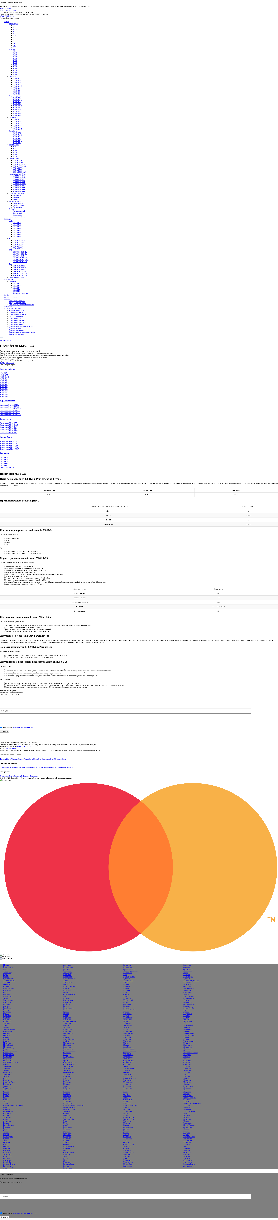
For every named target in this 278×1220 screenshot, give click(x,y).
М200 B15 (17, 82)
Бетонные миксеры (66, 767)
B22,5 (15, 35)
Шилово (186, 1076)
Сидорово (7, 1121)
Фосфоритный (68, 1072)
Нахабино (127, 1047)
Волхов (66, 1080)
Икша (125, 1029)
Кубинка (126, 979)
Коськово (186, 1158)
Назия (65, 1158)
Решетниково (8, 1111)
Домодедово (188, 969)
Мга (184, 1090)
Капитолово (7, 1127)
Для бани (16, 199)
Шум (125, 1158)
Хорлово (6, 1074)
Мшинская (67, 1115)
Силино (126, 1133)
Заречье (126, 1027)
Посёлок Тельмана (130, 1105)
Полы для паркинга (16, 324)
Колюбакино (68, 1033)
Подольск (127, 988)
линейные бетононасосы (31, 767)
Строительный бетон (16, 193)
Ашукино (6, 1006)
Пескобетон (13, 131)
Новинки (6, 986)
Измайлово (67, 1029)
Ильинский (187, 1029)
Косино (66, 1035)
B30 (14, 39)
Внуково (6, 1018)
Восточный (127, 1018)
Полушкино (7, 1057)
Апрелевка (67, 965)
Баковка (66, 1006)
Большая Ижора (189, 1164)
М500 (15, 68)
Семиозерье (127, 1100)
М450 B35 (17, 92)
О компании (4, 776)
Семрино (66, 1113)
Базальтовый (17, 213)
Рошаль (66, 992)
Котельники (67, 977)
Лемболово (67, 1090)
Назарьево (67, 1047)
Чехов (5, 998)
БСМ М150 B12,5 (19, 178)
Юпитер (6, 1078)
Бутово (186, 1012)
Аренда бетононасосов (17, 303)
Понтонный (67, 1103)
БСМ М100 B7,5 (19, 176)
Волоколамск (8, 967)
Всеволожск (127, 1080)
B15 (14, 31)
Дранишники (128, 1127)
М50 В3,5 (3, 373)
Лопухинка (187, 1166)
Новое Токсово (189, 1125)
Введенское (187, 1014)
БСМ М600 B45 (19, 191)
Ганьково (186, 1150)
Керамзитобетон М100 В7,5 (10, 407)
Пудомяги (7, 1113)
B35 (14, 41)
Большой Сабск (69, 1107)
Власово (186, 1016)
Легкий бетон (14, 145)
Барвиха (186, 1006)
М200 (15, 57)
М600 (15, 72)
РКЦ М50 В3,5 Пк (20, 268)
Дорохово (127, 1023)
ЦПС (10, 221)
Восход (186, 1018)
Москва (6, 965)
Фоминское (7, 1072)
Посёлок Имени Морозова (13, 1105)
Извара (126, 1107)
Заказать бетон (5, 340)
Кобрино (66, 1088)
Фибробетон (13, 209)
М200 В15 (17, 125)
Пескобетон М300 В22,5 (9, 431)
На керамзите (14, 158)
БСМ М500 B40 (19, 189)
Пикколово (187, 1139)
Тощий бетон (13, 117)
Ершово (66, 1025)
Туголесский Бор (129, 1068)
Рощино (186, 1146)
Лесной (6, 1039)
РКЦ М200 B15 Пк (20, 275)
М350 (15, 63)
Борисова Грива (69, 1109)
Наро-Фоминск (189, 984)
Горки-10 (126, 1021)
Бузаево (126, 1012)
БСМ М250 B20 (19, 182)
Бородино (7, 1012)
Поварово (187, 1055)
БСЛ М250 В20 (18, 170)
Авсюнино (127, 1002)
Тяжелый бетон (5, 759)
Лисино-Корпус (9, 1164)
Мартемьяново (68, 1043)
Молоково (67, 1045)
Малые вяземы (188, 1041)
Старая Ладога (68, 1152)
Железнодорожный (130, 971)
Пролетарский (188, 988)
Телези (185, 1131)
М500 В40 (3, 391)
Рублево (66, 1061)
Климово (186, 1105)
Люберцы (187, 982)
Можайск (6, 984)
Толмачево (7, 1117)
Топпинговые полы (16, 316)
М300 (15, 61)
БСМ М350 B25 (19, 186)
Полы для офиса (15, 328)
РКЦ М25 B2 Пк (19, 266)
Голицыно (7, 1021)
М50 (14, 51)
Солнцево (127, 1062)
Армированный (19, 211)
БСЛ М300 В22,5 (19, 172)
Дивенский (127, 1111)
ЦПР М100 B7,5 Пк (20, 258)
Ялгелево (186, 1101)
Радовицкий (127, 1057)
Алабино (66, 1004)
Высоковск (67, 1020)
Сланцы (126, 1148)
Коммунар (127, 1154)
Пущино (126, 990)
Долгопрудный (129, 969)
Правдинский (68, 1057)
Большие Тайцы (189, 1137)
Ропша (125, 1098)
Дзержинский (8, 969)
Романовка (67, 1098)
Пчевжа (186, 1121)
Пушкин (66, 1084)
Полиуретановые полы (17, 314)
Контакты (8, 307)
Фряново (126, 1072)
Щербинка (127, 998)
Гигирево (186, 1020)
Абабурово (7, 1002)
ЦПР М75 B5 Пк (19, 256)
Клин (125, 975)
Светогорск (127, 1084)
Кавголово (127, 1125)
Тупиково (187, 1068)
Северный (187, 992)
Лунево (6, 1041)
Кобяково (186, 1031)
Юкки (125, 1101)
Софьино (6, 1064)
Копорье (186, 1148)
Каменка (66, 1148)
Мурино (66, 1160)
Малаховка (127, 1041)
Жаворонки (127, 1025)
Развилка (186, 1057)
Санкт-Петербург (129, 1078)
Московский (68, 984)
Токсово (66, 1086)
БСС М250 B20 (18, 246)
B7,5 (14, 28)
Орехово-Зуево (8, 988)
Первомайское (8, 1055)
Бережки (6, 1158)
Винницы (127, 1086)
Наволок (126, 1123)
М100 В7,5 (17, 119)
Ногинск (126, 986)
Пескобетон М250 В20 (8, 429)
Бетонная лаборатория (17, 301)
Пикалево (67, 1082)
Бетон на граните (15, 96)
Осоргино (67, 1053)
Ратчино (6, 1129)
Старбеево (127, 1064)
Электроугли (68, 1000)
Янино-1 (6, 1103)
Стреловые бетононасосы (49, 767)
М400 (15, 65)
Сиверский (7, 1156)
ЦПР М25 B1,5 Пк (20, 252)
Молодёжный (8, 1045)
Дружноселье (188, 1127)
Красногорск (188, 977)
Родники (186, 1059)
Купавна (186, 979)
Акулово (6, 1004)
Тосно (5, 1086)
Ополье (6, 1092)
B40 (14, 43)
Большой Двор (128, 1119)
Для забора (17, 195)
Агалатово (7, 1160)
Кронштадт (127, 1160)
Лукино (186, 1039)
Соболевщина (128, 1117)
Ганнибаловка (8, 1125)
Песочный (127, 1103)
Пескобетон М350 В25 (8, 433)
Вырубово (7, 1020)
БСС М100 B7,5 (19, 240)
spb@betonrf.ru (5, 8)
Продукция (8, 279)
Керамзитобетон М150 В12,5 (10, 409)
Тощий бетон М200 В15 (9, 445)
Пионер (126, 1135)
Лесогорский (8, 1168)
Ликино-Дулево (9, 981)
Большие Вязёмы (129, 1010)
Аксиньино (187, 1002)
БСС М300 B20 (18, 248)
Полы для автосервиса (17, 320)
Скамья (6, 1135)
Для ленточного (19, 205)
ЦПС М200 (17, 228)
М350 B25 (17, 88)
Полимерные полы (16, 312)
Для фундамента (15, 201)
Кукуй (65, 1121)
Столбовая (187, 1064)
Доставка (17, 776)
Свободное (67, 1137)
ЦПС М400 (17, 236)
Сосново (6, 1148)
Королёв (6, 977)
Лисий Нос (7, 1162)
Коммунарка (128, 1033)
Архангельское (188, 1004)
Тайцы (5, 1101)
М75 (14, 148)
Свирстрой (7, 1088)
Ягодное (186, 1133)
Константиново (189, 1033)
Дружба (186, 1023)
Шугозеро (127, 1150)
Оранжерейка (8, 1137)
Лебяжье (6, 1090)
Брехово (66, 1012)
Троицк (186, 994)
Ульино (6, 1133)
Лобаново (127, 1039)
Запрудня (66, 1027)
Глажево (186, 1156)
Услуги (7, 299)
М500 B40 (17, 94)
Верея (65, 1016)
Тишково (186, 1066)
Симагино (127, 1137)
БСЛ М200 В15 (18, 168)
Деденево (6, 1023)
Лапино (186, 1037)
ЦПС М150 (17, 227)
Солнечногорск (69, 994)
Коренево (6, 1035)
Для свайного (18, 203)
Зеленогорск (128, 1146)
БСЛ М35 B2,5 (18, 160)
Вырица (6, 1144)
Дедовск (186, 967)
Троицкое (66, 1068)
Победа (6, 1094)
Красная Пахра (188, 1035)
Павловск (187, 1088)
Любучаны (67, 1041)
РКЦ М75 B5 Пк (19, 269)
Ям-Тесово (67, 1117)
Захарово (186, 1027)
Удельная (126, 1070)
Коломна (186, 975)
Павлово (66, 1092)
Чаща (65, 1156)
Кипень (66, 1166)
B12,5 (15, 29)
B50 (14, 47)
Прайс (6, 295)
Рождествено (8, 1061)
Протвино (7, 990)
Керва (5, 975)
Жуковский (187, 971)
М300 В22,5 (17, 129)
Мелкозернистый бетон (17, 174)
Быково (66, 1014)
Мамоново (7, 1043)
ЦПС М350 (17, 234)
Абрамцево (67, 1002)
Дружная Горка (189, 1111)
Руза (125, 992)
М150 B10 (17, 80)
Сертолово (187, 1084)
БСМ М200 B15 (19, 180)
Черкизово (127, 1074)
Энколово (67, 1101)
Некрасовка (187, 1047)
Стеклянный (17, 215)
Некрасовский (8, 1049)
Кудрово (126, 1156)
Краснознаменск (69, 979)
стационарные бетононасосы (11, 767)
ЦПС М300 (17, 232)
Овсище (6, 1119)
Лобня (65, 981)
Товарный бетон (17, 759)
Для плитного (18, 207)
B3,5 (14, 26)
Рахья (5, 1098)
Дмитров (66, 969)
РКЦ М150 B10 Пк (20, 273)
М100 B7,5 (17, 78)
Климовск (67, 975)
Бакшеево (127, 1006)
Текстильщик (68, 1066)
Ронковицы (187, 1123)
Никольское (187, 1049)
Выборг (186, 1078)
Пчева (185, 1113)
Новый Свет (128, 1164)
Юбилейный (128, 1000)
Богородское (7, 1010)
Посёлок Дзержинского (192, 1103)
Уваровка (66, 1070)
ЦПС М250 (17, 230)
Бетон (6, 22)
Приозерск (7, 1084)
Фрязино (66, 996)
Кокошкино (7, 1033)
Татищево (7, 1066)
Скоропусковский (70, 1062)
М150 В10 (17, 121)
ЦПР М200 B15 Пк (20, 262)
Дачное (126, 1129)
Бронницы (187, 965)
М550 (15, 70)
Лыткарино (67, 982)
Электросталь (8, 1000)
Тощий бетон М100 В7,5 (9, 441)
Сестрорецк (127, 1088)
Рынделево (67, 1135)
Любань (66, 1142)
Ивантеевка (127, 973)
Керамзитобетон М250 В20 (10, 413)
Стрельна (186, 1154)
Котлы (125, 1113)
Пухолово (67, 1139)
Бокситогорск (8, 1150)
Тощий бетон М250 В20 (9, 447)
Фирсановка (7, 996)
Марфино (126, 1043)
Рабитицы (67, 1096)
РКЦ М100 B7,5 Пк (20, 271)
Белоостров (67, 1168)
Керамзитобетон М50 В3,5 (10, 405)
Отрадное (187, 1152)
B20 (14, 33)
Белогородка (188, 1086)
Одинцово (187, 986)
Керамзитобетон (48, 759)
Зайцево (6, 1027)
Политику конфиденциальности (24, 727)
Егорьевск (67, 971)
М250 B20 (17, 84)
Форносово (187, 1162)
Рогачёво (126, 1059)
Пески (65, 1055)
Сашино (126, 1131)
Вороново (67, 1018)
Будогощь (6, 1142)
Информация (25, 776)
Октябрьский (8, 1053)
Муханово (7, 1047)
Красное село (128, 1162)
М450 (15, 67)
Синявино (187, 1100)
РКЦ (10, 264)
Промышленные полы (12, 308)
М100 (15, 53)
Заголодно (187, 1119)
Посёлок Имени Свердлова (73, 1105)
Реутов (5, 992)
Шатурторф (127, 1076)
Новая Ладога (128, 1152)
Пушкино (66, 990)
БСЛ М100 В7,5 (19, 164)
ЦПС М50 (17, 223)
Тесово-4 (186, 1115)
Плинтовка (67, 1127)
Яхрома (186, 1000)
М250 (15, 59)
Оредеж (126, 1142)
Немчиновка (68, 1049)
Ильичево (187, 1109)
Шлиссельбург (68, 1146)
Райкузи (6, 1131)
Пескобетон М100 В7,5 (8, 423)
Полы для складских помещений (21, 326)
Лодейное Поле (9, 1082)
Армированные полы (17, 310)
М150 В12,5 (17, 123)
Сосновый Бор (128, 1144)
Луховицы (7, 982)
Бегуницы (7, 1166)
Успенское (187, 1070)
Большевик (67, 1010)
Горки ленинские (69, 1021)
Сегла (5, 1107)
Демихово (67, 1023)
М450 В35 (3, 389)
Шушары (66, 1154)
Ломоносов (187, 1160)
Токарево (66, 1111)
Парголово (67, 1162)
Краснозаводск (8, 979)
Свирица (6, 1109)
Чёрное (186, 1074)
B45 (14, 45)
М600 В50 (3, 394)
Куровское (127, 1037)
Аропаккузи (127, 1139)
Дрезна (5, 971)
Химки (126, 996)
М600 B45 (17, 115)
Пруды (125, 1094)
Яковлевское (68, 1078)
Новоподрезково (129, 1051)
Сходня (126, 994)
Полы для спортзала (16, 334)
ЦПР (10, 250)
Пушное (6, 1096)
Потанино (187, 1107)
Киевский (67, 1031)
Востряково (127, 967)
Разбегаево (127, 1096)
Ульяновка (7, 1154)
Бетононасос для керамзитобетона (21, 305)
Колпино (6, 1146)
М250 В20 (17, 127)
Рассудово (7, 1059)
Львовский (127, 982)
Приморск (187, 1082)
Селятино (187, 1061)
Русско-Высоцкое (189, 1098)
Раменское (187, 990)
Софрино (186, 1062)
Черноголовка (188, 996)
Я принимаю (19, 727)
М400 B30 (17, 90)
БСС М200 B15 (18, 244)
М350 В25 (17, 143)
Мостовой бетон (60, 759)
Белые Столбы (188, 1008)
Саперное (66, 1100)
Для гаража (17, 197)
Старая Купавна (69, 1064)
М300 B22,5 (17, 86)
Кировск (186, 1144)
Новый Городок (69, 986)
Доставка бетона (10, 297)
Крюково (66, 1037)
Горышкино (187, 1021)
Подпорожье (128, 1082)
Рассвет (6, 1115)
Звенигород (7, 973)
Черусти (6, 1076)
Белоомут (126, 1008)
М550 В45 (3, 393)
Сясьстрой (7, 1152)
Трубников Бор (68, 1119)
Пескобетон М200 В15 (8, 427)
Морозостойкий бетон (17, 217)
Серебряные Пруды (10, 1062)
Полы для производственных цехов (22, 332)
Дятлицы (66, 1131)
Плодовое (187, 1092)
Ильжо (65, 1123)
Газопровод (127, 1020)
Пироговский (128, 1055)
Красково (126, 1035)
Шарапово (67, 1076)
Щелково (66, 998)
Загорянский (188, 1025)
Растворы (7, 219)
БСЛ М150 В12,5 (19, 166)
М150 (15, 55)
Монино (126, 1045)
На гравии (12, 76)
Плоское (126, 1115)
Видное (126, 1016)
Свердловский (128, 1061)
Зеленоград (67, 973)
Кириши (66, 1141)
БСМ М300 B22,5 (19, 184)
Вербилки (7, 1016)
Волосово (6, 1080)
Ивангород (187, 1080)
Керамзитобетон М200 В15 (10, 411)
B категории (13, 24)
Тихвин (6, 1141)
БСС (10, 238)
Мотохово (127, 1121)
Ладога (186, 1135)
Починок (66, 1094)
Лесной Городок (69, 1039)
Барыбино (7, 1008)
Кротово (6, 1139)
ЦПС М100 (17, 225)
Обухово (186, 1051)
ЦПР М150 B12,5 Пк (20, 260)
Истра (185, 973)
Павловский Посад (70, 988)
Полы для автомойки (16, 322)
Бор (64, 1150)
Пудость (186, 1094)
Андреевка (127, 1004)
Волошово (187, 1142)
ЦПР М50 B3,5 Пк (20, 254)
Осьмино (66, 1144)
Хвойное (186, 1072)
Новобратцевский (10, 1051)
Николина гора (129, 1049)
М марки (12, 49)
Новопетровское (69, 1051)
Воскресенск (68, 967)
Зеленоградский (9, 1029)
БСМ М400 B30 (19, 188)
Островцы (127, 1053)
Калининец (7, 1031)
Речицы (66, 1059)
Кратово (6, 1037)
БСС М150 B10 (18, 242)
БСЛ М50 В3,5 (18, 162)
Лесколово (127, 1090)
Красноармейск (129, 977)
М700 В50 (3, 396)
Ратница (6, 1123)
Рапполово (127, 1109)
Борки (185, 1010)
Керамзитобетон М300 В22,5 (10, 415)
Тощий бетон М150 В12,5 (9, 443)
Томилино (7, 1068)
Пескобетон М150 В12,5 (9, 425)
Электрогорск (188, 998)
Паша (125, 1092)
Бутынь (6, 1014)
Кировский (127, 1031)
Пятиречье (67, 1133)
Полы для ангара (15, 318)
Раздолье (186, 1117)
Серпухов (6, 994)
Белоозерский (68, 1008)
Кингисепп (187, 1141)
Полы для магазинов (16, 330)
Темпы (125, 1066)
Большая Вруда (68, 1164)
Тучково (6, 1070)
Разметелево (188, 1096)
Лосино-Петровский (191, 981)
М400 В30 (3, 387)
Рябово (5, 1100)
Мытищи (126, 984)
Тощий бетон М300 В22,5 (9, 449)
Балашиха (127, 965)
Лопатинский (128, 981)
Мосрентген (187, 1045)
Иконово (66, 1129)
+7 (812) (7, 16)
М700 (15, 74)
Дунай (65, 1125)
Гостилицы (127, 1166)
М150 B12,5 (17, 100)
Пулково (186, 1129)
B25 (14, 37)
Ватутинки (127, 1014)
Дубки (5, 1025)
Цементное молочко (16, 277)
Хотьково (66, 1074)
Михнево (186, 1043)
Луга (125, 1141)
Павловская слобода (190, 1053)
